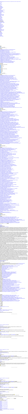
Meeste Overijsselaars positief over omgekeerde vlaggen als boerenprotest (9, 94)
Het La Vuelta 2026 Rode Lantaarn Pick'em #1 (6, 163)
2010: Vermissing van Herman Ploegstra (5, 196)
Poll (1, 72)
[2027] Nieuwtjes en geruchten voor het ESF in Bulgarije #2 (8, 203)
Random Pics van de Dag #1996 (4, 52)
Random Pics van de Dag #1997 (4, 51)
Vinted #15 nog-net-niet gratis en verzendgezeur (6, 208)
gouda (0, 260)
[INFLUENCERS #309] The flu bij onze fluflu (6, 158)
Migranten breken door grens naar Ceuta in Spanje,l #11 (7, 175)
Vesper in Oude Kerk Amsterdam (6, 269)
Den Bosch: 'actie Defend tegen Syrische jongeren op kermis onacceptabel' (9, 84)
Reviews (13, 1)
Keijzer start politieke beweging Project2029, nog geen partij (8, 98)
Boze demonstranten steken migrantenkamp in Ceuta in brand (8, 77)
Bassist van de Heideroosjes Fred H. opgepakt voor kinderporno (8, 165)
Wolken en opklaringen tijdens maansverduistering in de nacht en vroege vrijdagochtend (11, 92)
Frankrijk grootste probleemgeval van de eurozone (8, 283)
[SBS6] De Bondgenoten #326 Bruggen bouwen (6, 161)
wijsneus (1, 361)
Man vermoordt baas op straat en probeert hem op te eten (7, 61)
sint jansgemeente (4, 260)
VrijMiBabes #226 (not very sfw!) (5, 138)
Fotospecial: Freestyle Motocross (5, 276)
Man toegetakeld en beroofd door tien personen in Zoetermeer (8, 221)
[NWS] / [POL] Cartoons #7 (4, 195)
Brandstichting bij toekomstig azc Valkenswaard (6, 55)
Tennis (1, 18)
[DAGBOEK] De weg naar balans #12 (5, 171)
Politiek (1, 8)
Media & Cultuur (2, 14)
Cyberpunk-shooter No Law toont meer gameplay (6, 105)
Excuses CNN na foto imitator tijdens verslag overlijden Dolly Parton (9, 79)
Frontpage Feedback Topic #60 (4, 201)
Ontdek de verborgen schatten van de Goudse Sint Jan (6, 309)
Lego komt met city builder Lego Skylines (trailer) (6, 58)
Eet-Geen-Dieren (2, 329)
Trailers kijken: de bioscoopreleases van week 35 (6, 89)
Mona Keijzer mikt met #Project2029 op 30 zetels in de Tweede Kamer (9, 172)
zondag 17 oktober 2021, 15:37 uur (4, 384)
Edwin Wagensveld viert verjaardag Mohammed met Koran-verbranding (9, 157)
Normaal (2, 302)
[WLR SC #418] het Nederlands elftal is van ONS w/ (7, 191)
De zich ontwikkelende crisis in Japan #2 (5, 190)
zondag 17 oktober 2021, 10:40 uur (4, 310)
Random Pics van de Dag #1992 (4, 143)
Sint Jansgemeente (4, 271)
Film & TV (1, 27)
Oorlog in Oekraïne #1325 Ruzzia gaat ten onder (6, 168)
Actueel (2, 65)
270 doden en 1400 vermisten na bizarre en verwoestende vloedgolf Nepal (9, 54)
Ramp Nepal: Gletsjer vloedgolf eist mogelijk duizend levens (8, 160)
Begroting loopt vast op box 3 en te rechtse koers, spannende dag (8, 151)
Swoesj (1, 101)
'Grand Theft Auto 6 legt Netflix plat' (5, 82)
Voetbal (1, 16)
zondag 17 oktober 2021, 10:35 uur (4, 306)
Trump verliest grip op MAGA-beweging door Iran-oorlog (7, 140)
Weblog (2, 1)
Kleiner (1, 305)
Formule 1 (1, 17)
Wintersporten (1, 20)
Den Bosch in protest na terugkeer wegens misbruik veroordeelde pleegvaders (10, 124)
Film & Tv (2, 67)
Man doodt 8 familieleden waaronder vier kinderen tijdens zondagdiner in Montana (10, 59)
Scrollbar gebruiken (3, 47)
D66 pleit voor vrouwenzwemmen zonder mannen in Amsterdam (8, 148)
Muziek (1, 12)
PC (0, 23)
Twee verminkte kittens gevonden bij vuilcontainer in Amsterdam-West (9, 122)
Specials (18, 1)
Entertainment (1, 11)
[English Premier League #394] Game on (5, 199)
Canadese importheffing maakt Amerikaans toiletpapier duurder (8, 87)
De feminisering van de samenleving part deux (6, 159)
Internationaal (1, 7)
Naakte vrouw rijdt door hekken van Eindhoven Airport (7, 178)
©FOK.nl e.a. (1, 410)
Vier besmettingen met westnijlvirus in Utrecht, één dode (7, 86)
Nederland (1, 6)
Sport (1, 66)
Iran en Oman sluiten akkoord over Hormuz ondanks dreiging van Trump (9, 136)
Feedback (1, 35)
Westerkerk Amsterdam (4, 268)
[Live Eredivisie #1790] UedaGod (5, 198)
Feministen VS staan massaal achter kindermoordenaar (7, 57)
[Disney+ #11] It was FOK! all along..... (5, 150)
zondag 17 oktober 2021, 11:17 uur (4, 349)
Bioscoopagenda (2, 15)
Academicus (1, 379)
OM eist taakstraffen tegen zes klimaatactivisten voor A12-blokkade (8, 133)
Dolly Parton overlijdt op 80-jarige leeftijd (6, 60)
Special (1, 71)
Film (0, 13)
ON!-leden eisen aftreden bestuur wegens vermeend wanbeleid (8, 78)
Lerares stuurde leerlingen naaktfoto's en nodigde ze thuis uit (8, 90)
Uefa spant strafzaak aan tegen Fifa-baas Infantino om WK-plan (8, 88)
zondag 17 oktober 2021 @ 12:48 (5, 387)
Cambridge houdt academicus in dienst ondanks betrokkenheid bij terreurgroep (10, 103)
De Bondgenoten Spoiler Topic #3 (5, 181)
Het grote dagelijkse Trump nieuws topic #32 (6, 166)
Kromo (1, 333)
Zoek (4, 1)
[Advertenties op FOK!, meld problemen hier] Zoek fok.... (7, 162)
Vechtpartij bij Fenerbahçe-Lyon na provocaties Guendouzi (7, 83)
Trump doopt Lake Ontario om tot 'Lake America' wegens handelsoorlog (9, 119)
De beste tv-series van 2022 (5, 267)
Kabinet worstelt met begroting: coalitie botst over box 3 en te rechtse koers (9, 96)
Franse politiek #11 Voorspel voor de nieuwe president (7, 193)
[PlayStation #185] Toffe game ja (4, 152)
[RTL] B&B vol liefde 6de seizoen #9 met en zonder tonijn (8, 154)
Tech (0, 9)
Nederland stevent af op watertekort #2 (5, 170)
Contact (1, 34)
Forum (1, 1)
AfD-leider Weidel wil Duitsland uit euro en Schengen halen (8, 153)
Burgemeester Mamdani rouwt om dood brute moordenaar (7, 49)
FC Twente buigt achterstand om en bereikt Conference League (8, 125)
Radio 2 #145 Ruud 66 (3, 187)
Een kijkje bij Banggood (4, 277)
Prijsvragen (1, 33)
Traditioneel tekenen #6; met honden (5, 197)
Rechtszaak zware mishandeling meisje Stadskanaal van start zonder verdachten (10, 95)
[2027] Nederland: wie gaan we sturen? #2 (6, 169)
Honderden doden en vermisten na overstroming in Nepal (7, 206)
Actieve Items (6, 1)
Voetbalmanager (2, 21)
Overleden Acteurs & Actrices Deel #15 (5, 212)
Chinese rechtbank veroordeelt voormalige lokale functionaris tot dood (9, 210)
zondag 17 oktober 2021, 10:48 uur (4, 324)
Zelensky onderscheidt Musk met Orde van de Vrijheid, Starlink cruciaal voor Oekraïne (11, 107)
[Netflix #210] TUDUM (4, 209)
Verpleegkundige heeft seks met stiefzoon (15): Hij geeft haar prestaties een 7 (10, 53)
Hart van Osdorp (3, 270)
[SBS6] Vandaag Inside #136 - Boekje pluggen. (6, 173)
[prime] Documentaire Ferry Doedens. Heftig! (6, 192)
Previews (16, 1)
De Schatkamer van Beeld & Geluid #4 (5, 200)
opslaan (1, 74)
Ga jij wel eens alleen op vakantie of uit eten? (6, 177)
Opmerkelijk (1, 10)
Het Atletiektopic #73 (3, 179)
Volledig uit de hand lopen (4, 155)
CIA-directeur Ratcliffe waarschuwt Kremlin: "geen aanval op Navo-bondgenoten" (10, 91)
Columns (11, 1)
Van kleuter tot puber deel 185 (4, 174)
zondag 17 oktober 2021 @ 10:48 (5, 381)
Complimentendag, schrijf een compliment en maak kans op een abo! (10, 266)
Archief (20, 1)
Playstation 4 (1, 24)
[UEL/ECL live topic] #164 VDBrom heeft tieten (7, 156)
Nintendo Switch (2, 25)
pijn (1, 211)
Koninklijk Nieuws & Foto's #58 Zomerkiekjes (6, 180)
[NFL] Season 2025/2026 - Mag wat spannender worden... (7, 194)
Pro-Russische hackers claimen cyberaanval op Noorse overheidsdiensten (9, 142)
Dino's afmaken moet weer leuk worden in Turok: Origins (7, 104)
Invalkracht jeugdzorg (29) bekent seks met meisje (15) (7, 189)
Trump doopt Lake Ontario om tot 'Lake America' (6, 76)
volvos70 (1, 350)
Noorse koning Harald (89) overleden (5, 176)
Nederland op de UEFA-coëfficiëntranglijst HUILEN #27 (7, 207)
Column (2, 70)
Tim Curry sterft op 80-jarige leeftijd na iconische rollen (7, 56)
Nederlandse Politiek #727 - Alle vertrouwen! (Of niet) (7, 164)
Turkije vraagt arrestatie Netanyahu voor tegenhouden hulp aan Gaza (9, 139)
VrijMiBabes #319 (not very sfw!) (4, 50)
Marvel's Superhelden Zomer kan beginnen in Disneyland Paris (9, 273)
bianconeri (12, 381)
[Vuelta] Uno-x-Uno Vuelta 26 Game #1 (5, 167)
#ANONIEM (1, 311)
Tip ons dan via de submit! (22, 263)
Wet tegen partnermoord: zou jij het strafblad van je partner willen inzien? (9, 115)
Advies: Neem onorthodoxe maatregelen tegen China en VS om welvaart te (9, 205)
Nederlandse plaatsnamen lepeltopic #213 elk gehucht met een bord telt (9, 186)
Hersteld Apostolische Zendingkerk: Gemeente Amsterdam (8, 272)
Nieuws (9, 1)
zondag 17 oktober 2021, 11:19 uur (4, 352)
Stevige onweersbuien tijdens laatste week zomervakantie (7, 134)
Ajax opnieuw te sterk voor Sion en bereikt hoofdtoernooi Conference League (10, 81)
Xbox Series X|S (2, 26)
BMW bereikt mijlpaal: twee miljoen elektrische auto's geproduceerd (8, 93)
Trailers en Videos (2, 29)
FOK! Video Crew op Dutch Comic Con (6, 274)
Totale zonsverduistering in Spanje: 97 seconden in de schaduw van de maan (11, 265)
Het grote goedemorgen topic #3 (5, 204)
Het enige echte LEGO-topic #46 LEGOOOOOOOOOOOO (8, 182)
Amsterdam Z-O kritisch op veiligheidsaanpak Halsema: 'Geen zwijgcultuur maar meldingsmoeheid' (12, 127)
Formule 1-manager (2, 22)
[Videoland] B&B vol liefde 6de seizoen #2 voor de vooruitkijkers (8, 188)
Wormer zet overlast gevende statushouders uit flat (6, 62)
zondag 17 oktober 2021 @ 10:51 (5, 334)
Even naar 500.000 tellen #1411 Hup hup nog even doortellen (8, 184)
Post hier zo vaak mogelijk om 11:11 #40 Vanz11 (6, 183)
